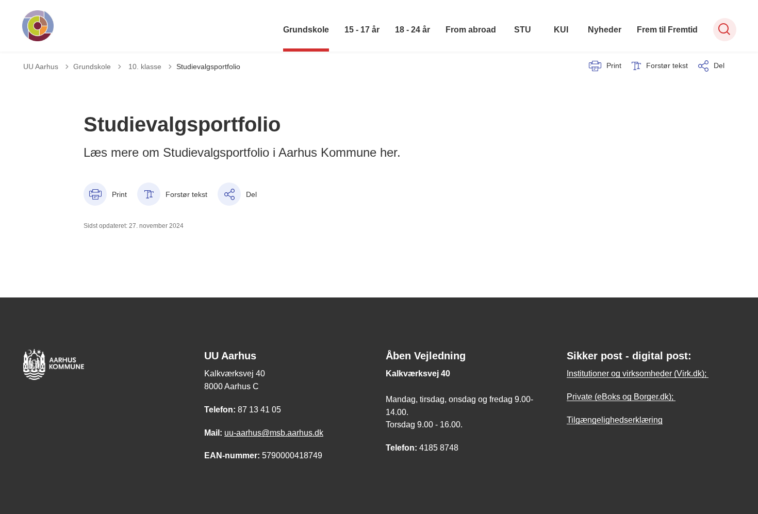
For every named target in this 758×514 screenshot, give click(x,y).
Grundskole (306, 29)
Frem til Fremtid (667, 29)
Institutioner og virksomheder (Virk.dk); (637, 373)
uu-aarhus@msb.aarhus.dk (273, 432)
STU (522, 29)
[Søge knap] (724, 29)
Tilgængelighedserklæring (615, 420)
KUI (561, 29)
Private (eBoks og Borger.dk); (621, 396)
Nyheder (604, 29)
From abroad (471, 29)
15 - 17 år (362, 29)
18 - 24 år (412, 29)
